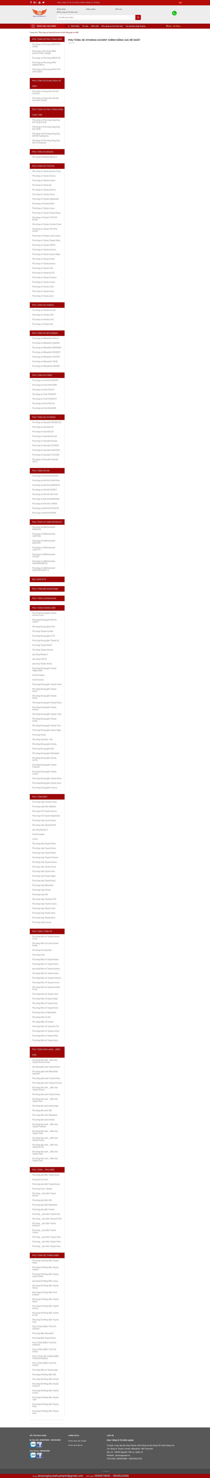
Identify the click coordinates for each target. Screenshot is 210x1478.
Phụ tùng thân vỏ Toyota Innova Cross (45, 937)
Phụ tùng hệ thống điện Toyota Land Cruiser (45, 1275)
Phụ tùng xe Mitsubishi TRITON (46, 357)
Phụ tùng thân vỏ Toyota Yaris (45, 994)
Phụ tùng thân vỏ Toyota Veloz (45, 964)
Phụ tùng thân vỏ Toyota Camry (45, 1031)
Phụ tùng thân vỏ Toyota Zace (45, 1040)
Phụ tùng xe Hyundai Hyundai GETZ (45, 460)
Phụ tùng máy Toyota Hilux (43, 913)
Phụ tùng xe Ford (42, 375)
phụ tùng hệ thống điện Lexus (45, 1281)
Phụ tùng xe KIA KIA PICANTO (45, 508)
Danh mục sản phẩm (46, 26)
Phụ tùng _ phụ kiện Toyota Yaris (46, 1237)
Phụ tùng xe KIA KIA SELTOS (45, 494)
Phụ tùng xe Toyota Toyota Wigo (46, 254)
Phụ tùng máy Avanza (41, 922)
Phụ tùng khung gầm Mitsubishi (45, 753)
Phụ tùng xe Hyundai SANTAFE (46, 450)
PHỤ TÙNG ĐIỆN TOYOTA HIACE (44, 1364)
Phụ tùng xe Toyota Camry (43, 282)
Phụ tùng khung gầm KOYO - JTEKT (44, 621)
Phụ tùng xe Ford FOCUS (43, 403)
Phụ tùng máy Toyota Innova (44, 862)
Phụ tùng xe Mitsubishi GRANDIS (46, 348)
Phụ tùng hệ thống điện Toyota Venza (45, 1287)
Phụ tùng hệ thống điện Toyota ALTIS (45, 1314)
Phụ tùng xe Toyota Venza (43, 194)
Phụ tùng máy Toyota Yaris (43, 908)
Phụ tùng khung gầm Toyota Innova (44, 708)
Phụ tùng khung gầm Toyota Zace (46, 783)
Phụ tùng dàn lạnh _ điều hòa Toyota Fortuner (45, 1125)
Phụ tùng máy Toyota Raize (44, 853)
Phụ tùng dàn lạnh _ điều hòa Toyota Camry (45, 1139)
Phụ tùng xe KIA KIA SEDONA (45, 476)
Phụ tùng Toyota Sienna (42, 650)
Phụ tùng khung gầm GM (43, 749)
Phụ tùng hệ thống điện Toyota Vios (45, 1321)
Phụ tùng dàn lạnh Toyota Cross (46, 1094)
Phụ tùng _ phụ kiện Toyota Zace (46, 1246)
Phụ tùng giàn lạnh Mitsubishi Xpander (45, 1072)
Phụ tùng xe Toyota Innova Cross (46, 171)
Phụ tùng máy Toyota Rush (44, 881)
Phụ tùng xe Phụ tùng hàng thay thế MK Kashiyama (46, 135)
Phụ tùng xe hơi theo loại (68, 12)
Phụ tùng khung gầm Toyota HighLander (44, 669)
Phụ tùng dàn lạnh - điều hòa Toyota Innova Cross (44, 1061)
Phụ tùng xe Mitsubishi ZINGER (46, 366)
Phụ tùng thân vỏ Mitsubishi (44, 1012)
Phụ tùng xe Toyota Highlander (45, 199)
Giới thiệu (62, 9)
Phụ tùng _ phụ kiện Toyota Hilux (46, 1242)
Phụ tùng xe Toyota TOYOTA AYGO (44, 230)
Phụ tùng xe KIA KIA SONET (44, 490)
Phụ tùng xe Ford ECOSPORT (45, 380)
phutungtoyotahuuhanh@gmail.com (60, 1475)
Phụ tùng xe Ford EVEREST (44, 399)
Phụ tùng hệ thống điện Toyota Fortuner (45, 1385)
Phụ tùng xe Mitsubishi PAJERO (46, 352)
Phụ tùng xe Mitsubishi (45, 333)
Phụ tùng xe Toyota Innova (43, 263)
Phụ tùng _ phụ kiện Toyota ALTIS (46, 1219)
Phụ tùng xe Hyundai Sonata (44, 441)
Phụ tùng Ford (38, 955)
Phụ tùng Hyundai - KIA (42, 739)
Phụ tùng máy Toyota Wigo (43, 876)
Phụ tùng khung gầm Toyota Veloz (47, 684)
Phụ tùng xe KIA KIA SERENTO (46, 485)
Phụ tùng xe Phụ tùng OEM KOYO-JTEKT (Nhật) (44, 52)
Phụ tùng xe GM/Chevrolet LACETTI (43, 549)
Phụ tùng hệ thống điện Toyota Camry (45, 1392)
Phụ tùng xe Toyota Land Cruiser (46, 236)
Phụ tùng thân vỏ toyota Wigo (45, 999)
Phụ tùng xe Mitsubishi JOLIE (45, 361)
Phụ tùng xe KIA (41, 471)
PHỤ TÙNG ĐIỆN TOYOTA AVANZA (44, 1344)
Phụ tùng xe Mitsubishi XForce (45, 338)
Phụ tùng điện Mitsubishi (43, 1333)
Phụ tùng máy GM (40, 894)
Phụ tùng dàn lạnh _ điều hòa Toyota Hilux (45, 1153)
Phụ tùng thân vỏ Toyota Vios (44, 1003)
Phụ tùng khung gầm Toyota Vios (46, 726)
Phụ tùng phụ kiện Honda (43, 1209)
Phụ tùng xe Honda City (42, 324)
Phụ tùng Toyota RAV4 (42, 645)
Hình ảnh (95, 26)
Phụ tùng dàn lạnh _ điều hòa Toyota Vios (45, 1100)
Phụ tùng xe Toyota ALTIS (43, 273)
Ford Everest (37, 680)
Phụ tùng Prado (39, 735)
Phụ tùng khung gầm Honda (44, 744)
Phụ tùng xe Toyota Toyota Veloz (46, 240)
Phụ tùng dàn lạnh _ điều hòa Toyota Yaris (45, 1132)
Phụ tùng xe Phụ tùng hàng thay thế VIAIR (46, 128)
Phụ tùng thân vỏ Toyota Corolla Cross (46, 988)
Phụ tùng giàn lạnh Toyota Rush (46, 1078)
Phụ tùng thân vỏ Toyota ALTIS (45, 1026)
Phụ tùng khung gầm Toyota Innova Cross (44, 614)
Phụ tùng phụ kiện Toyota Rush (45, 1175)
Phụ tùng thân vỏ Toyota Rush (45, 1008)
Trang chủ (33, 32)
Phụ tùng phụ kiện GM (42, 1200)
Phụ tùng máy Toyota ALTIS (44, 899)
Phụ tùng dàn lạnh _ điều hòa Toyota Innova (45, 1089)
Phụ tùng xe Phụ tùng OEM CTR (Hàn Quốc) (46, 70)
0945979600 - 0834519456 (111, 1475)
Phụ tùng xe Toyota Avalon (43, 180)
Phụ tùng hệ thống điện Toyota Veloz (45, 1261)
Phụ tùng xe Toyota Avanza (44, 250)
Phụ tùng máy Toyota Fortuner (45, 857)
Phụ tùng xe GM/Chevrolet (47, 522)
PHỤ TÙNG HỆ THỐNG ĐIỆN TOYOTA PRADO (45, 1357)
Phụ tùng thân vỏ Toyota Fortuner (46, 978)
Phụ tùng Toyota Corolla (42, 631)
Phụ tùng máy (40, 797)
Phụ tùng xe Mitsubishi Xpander (46, 343)
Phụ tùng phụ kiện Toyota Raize (46, 1184)
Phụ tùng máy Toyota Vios (43, 871)
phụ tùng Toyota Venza (42, 664)
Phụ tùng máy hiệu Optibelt (44, 807)
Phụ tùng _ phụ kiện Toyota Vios (46, 1214)
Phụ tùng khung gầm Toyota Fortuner (44, 766)
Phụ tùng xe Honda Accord (43, 310)
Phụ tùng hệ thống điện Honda (45, 1379)
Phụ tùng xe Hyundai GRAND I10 (46, 422)
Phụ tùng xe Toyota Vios (42, 268)
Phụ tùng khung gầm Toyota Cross (44, 720)
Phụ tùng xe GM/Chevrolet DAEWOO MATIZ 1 (43, 569)
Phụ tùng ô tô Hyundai (42, 950)
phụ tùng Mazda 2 (40, 654)
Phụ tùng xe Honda (43, 305)
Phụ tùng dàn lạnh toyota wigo (45, 1106)
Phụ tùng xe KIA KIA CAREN (44, 504)
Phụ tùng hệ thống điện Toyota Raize (45, 1300)
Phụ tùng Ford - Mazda (42, 1189)
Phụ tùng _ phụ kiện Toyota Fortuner (44, 1224)
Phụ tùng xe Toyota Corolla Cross (46, 224)
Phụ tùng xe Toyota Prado (43, 259)
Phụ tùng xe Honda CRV (43, 315)
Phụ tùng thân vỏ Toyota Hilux (45, 1036)
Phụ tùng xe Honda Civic (43, 319)
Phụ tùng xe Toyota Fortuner (44, 277)
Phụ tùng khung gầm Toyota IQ (45, 640)
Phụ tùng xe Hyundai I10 (43, 427)
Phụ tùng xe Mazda (42, 152)
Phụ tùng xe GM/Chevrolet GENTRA (43, 542)
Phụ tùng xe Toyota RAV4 (43, 204)
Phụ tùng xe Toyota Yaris (43, 287)
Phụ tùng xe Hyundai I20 (43, 432)
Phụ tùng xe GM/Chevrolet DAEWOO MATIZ (43, 562)
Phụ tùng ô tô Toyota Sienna (44, 811)
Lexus (35, 839)
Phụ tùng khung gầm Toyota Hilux (46, 778)
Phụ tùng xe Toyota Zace (43, 296)
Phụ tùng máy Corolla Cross (44, 802)
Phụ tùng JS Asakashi (44, 598)
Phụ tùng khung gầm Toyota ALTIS (44, 759)
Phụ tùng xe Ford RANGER (44, 408)
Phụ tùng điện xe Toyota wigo (45, 1370)
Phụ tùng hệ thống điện (45, 1255)
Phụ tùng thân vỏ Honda (42, 1022)
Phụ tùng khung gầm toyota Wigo (46, 730)
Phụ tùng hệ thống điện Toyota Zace (45, 1412)
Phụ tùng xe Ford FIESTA (43, 390)
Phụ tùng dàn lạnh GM (42, 1110)
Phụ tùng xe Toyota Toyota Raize (46, 213)
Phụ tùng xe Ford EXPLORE (44, 385)
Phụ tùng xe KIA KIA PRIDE (44, 513)
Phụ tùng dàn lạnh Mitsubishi (44, 1115)
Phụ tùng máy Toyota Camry (44, 904)
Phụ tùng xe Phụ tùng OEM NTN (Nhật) (46, 45)
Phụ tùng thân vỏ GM (41, 1017)
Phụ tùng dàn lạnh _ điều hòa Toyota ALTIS (45, 1146)
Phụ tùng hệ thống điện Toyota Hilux (45, 1405)
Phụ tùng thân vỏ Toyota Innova (45, 983)
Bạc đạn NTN (39, 579)
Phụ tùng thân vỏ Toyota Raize (45, 959)
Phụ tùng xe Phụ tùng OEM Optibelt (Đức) (44, 64)
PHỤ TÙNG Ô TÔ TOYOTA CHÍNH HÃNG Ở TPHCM (78, 3)
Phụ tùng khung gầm (43, 608)
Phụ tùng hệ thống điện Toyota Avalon (45, 1268)
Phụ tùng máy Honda (41, 890)
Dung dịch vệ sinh (40, 1179)
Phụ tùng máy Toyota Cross (44, 867)
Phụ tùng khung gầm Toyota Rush (46, 703)
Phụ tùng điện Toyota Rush (44, 1338)
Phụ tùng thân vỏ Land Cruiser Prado (45, 944)
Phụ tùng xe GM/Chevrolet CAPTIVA (43, 535)
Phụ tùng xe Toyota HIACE (43, 245)
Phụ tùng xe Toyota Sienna (44, 176)
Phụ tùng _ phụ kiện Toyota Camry (44, 1231)
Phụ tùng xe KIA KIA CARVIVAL (46, 480)
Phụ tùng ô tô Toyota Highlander (46, 816)
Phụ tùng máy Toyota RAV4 (44, 825)
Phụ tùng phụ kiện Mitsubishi (44, 1205)
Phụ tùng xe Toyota (43, 166)
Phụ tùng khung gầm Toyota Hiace (44, 690)
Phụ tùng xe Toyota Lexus (43, 208)
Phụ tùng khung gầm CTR (43, 636)
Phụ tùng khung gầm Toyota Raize (44, 697)
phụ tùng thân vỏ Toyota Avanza (46, 969)
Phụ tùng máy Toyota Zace (43, 918)
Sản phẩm (92, 9)
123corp (106, 1471)
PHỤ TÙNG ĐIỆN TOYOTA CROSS (44, 1327)
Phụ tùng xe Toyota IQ (41, 185)
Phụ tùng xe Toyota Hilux (43, 291)
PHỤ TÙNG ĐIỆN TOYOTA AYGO (44, 1350)
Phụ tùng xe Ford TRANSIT (44, 394)
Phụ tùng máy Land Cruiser (44, 820)
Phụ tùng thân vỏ (42, 931)
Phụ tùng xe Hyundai (44, 417)
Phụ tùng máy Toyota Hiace (44, 848)
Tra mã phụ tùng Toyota (135, 26)
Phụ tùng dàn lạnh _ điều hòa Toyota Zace (45, 1159)
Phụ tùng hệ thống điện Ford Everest (44, 1293)
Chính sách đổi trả (75, 1445)
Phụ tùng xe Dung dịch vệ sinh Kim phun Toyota (45, 99)
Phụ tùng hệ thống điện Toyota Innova (45, 1307)
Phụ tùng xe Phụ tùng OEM (47, 39)
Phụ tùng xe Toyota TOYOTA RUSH (44, 218)
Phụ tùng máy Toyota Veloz (44, 844)
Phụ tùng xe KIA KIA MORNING (46, 499)
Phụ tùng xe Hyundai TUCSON (45, 455)
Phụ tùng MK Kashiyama (45, 589)
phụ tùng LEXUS (39, 659)
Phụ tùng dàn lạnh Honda (43, 1120)
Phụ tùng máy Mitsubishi (42, 885)
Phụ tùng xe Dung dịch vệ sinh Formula (45, 92)
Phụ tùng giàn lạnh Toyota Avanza (47, 1083)
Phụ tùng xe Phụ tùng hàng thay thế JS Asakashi (46, 141)
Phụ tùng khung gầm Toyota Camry (44, 773)
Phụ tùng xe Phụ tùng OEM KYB (46, 58)
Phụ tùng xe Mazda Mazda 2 (44, 157)
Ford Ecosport (38, 675)
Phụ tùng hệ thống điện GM (44, 1374)
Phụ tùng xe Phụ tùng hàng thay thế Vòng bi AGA (46, 121)
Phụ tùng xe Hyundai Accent (44, 436)
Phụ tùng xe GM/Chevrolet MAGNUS (43, 528)
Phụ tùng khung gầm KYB (43, 627)
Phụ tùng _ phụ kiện (43, 1170)
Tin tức (119, 9)
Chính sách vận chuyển (77, 1441)
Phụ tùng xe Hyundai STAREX (45, 445)
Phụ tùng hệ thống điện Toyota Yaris (45, 1398)
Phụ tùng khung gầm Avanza (44, 788)
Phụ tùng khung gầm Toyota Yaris (46, 714)
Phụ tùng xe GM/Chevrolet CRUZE (43, 555)
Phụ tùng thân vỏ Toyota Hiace (45, 973)
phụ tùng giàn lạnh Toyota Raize (46, 1067)
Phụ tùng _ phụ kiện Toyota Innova (44, 1194)
